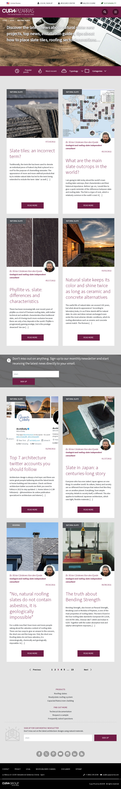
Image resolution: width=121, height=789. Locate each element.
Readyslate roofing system (61, 697)
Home (4, 20)
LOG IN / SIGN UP (46, 3)
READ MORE (32, 205)
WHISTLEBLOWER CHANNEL (46, 769)
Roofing (16, 525)
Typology (73, 71)
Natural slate (16, 92)
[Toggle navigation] (115, 12)
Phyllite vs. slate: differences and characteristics (26, 295)
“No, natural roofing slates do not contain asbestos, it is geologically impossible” (30, 605)
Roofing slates (60, 693)
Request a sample (60, 715)
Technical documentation (61, 711)
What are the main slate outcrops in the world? (86, 166)
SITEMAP (79, 769)
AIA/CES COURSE (89, 3)
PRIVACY (18, 769)
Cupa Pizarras (94, 784)
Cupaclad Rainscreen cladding (60, 700)
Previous (37, 669)
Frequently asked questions (60, 718)
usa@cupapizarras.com (111, 775)
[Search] (105, 12)
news (12, 20)
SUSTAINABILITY (110, 3)
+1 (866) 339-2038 (92, 775)
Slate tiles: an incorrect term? (32, 153)
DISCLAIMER (65, 769)
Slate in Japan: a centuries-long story (85, 470)
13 (72, 669)
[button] (48, 71)
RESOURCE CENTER (68, 3)
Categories (97, 71)
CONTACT (5, 769)
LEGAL (28, 769)
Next (86, 669)
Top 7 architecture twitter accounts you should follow (30, 463)
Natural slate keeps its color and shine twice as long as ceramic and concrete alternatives (88, 288)
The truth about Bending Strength (83, 597)
